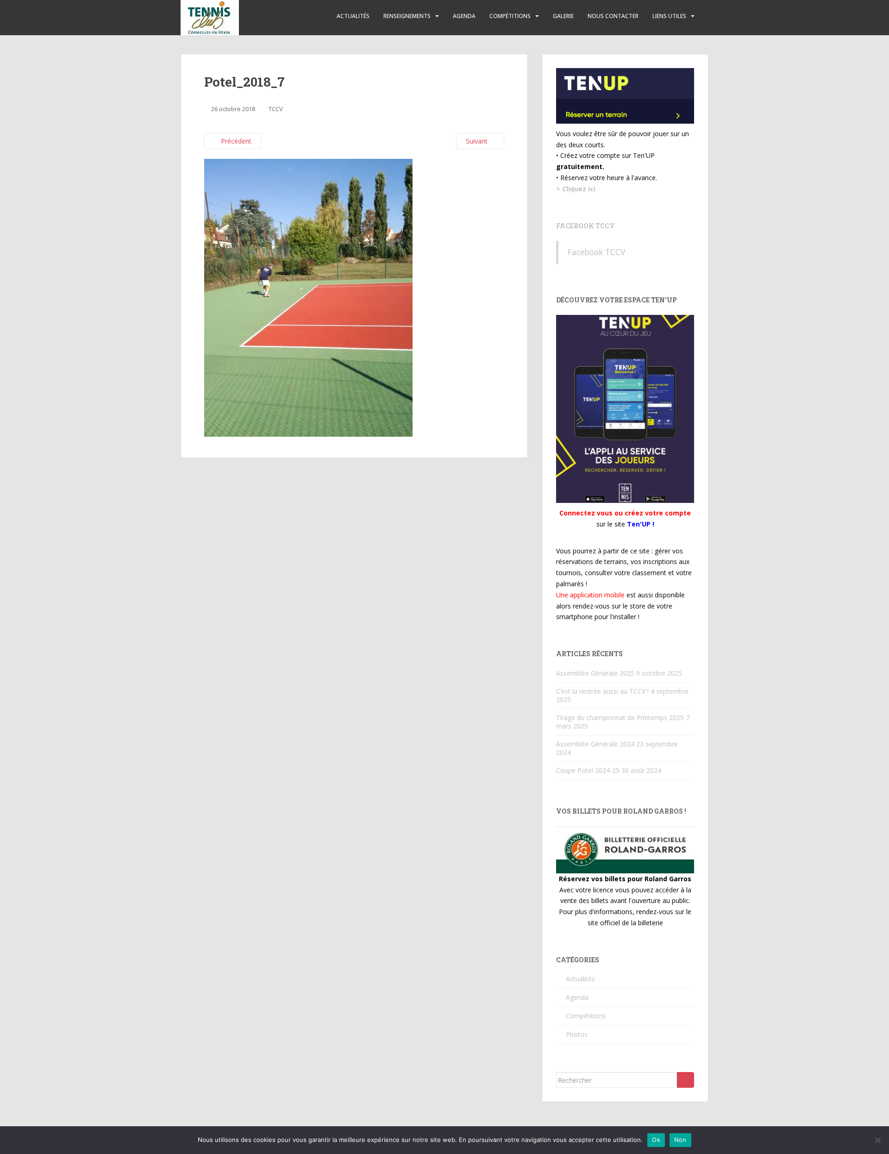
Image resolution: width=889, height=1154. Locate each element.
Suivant (477, 141)
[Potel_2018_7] (308, 297)
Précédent (235, 141)
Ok (656, 1139)
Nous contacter (613, 16)
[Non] (877, 1140)
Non (680, 1139)
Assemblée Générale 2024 (595, 744)
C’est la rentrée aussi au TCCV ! (602, 691)
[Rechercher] (685, 1080)
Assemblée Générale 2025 (595, 673)
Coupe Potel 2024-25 (588, 770)
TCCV (276, 109)
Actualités (353, 16)
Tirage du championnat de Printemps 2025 (620, 717)
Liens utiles (669, 16)
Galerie (563, 16)
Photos (577, 1034)
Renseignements (407, 16)
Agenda (464, 16)
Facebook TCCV (585, 225)
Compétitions (510, 16)
